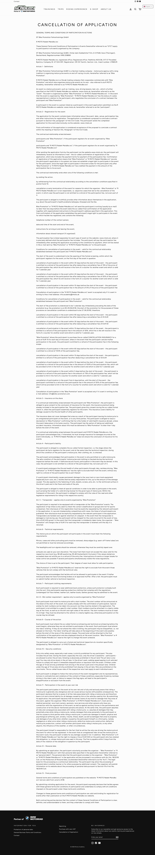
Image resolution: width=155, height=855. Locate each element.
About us (106, 9)
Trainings (49, 9)
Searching (62, 826)
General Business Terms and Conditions (27, 832)
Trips (61, 9)
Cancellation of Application (68, 832)
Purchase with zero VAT (67, 829)
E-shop (94, 9)
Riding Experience (76, 9)
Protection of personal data (23, 829)
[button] (148, 6)
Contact (16, 1)
